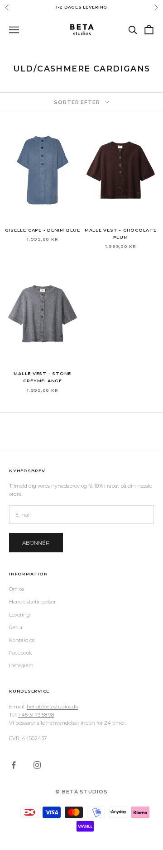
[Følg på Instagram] (37, 764)
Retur (16, 627)
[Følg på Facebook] (13, 764)
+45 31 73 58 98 (36, 715)
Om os (16, 589)
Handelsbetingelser (32, 601)
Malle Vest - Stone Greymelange (42, 377)
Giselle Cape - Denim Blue (42, 230)
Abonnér (36, 542)
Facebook (20, 653)
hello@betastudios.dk (52, 706)
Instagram (21, 665)
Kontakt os (21, 640)
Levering (19, 615)
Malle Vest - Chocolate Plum (121, 234)
